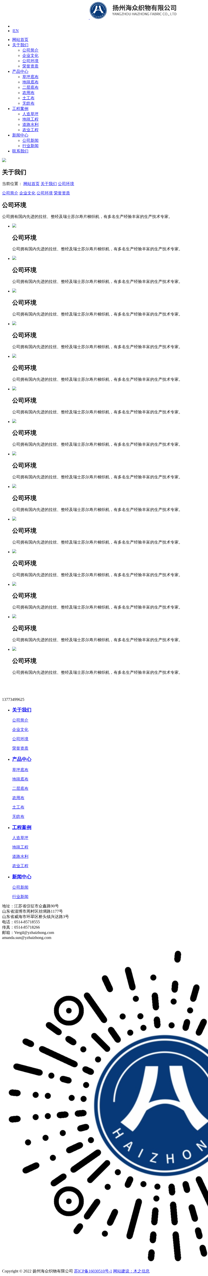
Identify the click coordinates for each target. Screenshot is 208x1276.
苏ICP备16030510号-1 (93, 1271)
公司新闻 (30, 140)
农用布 (28, 93)
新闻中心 (20, 135)
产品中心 (20, 71)
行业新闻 (30, 146)
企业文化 (30, 55)
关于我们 (20, 45)
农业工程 (30, 130)
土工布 (28, 98)
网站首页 (20, 39)
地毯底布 (30, 82)
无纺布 (28, 103)
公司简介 (30, 50)
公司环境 (30, 61)
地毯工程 (30, 119)
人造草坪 (30, 114)
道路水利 (30, 124)
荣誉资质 (30, 66)
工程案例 (20, 108)
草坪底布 (30, 77)
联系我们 (20, 151)
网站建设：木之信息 (131, 1271)
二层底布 (30, 87)
